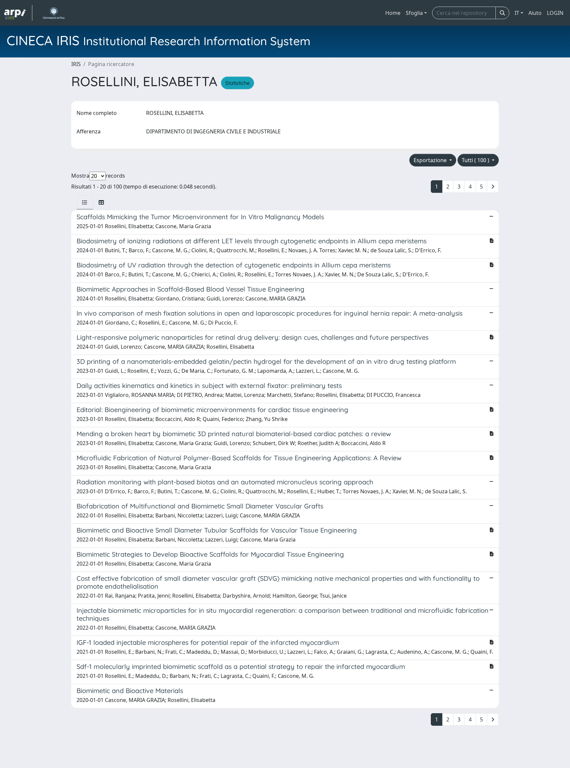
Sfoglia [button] (414, 13)
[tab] (85, 202)
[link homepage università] (54, 13)
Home (392, 13)
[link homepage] (18, 13)
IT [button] (517, 13)
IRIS (76, 64)
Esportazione (431, 160)
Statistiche (237, 83)
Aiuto (535, 13)
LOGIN (555, 13)
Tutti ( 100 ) (476, 160)
